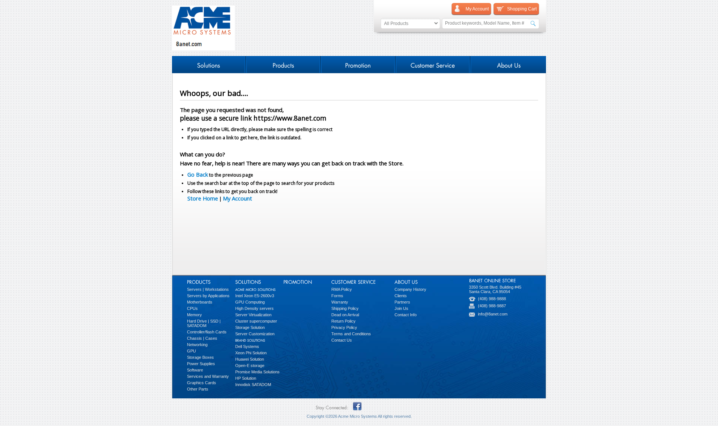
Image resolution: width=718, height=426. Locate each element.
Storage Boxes (200, 357)
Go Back (197, 174)
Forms (337, 295)
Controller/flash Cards (207, 332)
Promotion (358, 64)
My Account (237, 198)
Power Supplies (201, 363)
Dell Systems (247, 346)
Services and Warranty (208, 376)
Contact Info (406, 314)
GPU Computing (250, 302)
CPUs (192, 308)
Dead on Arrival (345, 314)
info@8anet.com (492, 314)
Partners (402, 302)
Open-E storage (249, 365)
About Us (509, 64)
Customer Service (433, 64)
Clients (401, 295)
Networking (197, 344)
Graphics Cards (201, 382)
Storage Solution (250, 327)
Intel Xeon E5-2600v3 (254, 295)
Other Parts (197, 389)
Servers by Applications (208, 295)
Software (195, 370)
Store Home (202, 198)
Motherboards (199, 302)
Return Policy (343, 321)
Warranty (339, 302)
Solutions (208, 64)
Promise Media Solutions (257, 372)
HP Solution (245, 378)
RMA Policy (341, 289)
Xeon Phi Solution (251, 353)
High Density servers (254, 308)
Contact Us (341, 340)
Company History (410, 289)
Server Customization (254, 334)
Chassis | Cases (202, 338)
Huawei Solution (249, 359)
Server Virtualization (253, 314)
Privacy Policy (344, 327)
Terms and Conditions (351, 334)
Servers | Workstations (208, 289)
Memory (194, 314)
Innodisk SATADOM (253, 384)
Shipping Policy (345, 308)
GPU (191, 351)
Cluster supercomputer (256, 321)
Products (283, 64)
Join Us (401, 308)
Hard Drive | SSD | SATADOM (204, 323)
